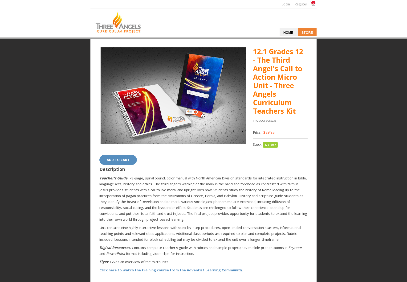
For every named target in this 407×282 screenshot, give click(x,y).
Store (307, 32)
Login (285, 4)
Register (301, 4)
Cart (311, 4)
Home (288, 32)
